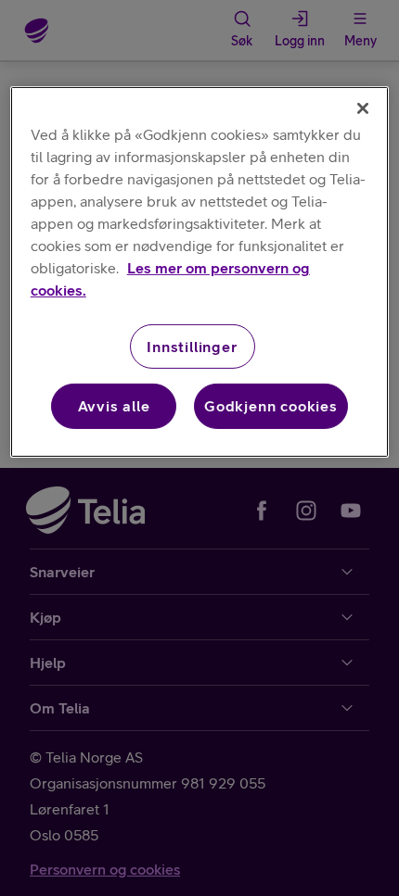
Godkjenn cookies (271, 406)
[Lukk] (362, 108)
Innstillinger (192, 346)
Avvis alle (114, 406)
